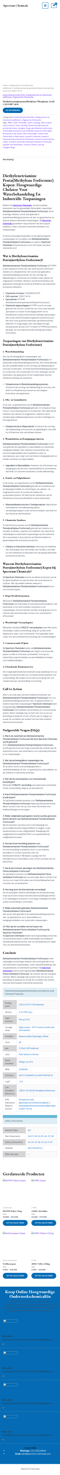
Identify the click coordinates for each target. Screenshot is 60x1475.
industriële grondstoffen (14, 95)
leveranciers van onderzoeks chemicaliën (20, 133)
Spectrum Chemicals (15, 5)
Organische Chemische (23, 97)
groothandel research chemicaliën (37, 131)
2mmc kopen (46, 122)
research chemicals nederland (21, 142)
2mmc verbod (8, 125)
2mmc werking (21, 125)
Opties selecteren (15, 1223)
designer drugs (24, 128)
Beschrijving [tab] (8, 159)
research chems (30, 144)
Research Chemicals (25, 139)
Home (5, 85)
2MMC (9, 122)
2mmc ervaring (34, 122)
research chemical (32, 136)
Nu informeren (13, 110)
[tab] (30, 1447)
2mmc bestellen (20, 122)
